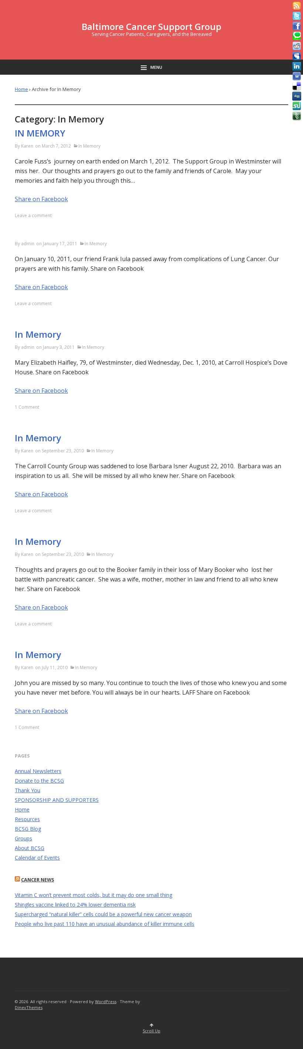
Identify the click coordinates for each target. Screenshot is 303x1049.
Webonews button (296, 76)
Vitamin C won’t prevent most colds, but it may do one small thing (93, 894)
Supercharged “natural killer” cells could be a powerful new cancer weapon (103, 914)
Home (21, 89)
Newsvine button (296, 116)
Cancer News (37, 880)
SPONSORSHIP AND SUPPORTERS (57, 799)
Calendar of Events (37, 857)
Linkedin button (296, 66)
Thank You (27, 790)
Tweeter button (296, 16)
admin (27, 243)
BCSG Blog (28, 828)
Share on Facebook (41, 199)
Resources (27, 819)
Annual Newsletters (38, 771)
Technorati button (296, 36)
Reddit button (296, 46)
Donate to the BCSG (39, 780)
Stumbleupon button (296, 106)
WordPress (105, 1001)
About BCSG (29, 847)
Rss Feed (296, 6)
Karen (27, 146)
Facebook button (296, 26)
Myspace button (296, 56)
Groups (23, 838)
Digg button (296, 96)
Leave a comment (33, 215)
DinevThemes (28, 1007)
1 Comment (27, 407)
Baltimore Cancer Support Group (151, 26)
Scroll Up (151, 1030)
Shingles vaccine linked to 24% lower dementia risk (75, 904)
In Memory (89, 146)
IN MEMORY (40, 133)
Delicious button (296, 86)
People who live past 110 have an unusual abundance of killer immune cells (104, 923)
